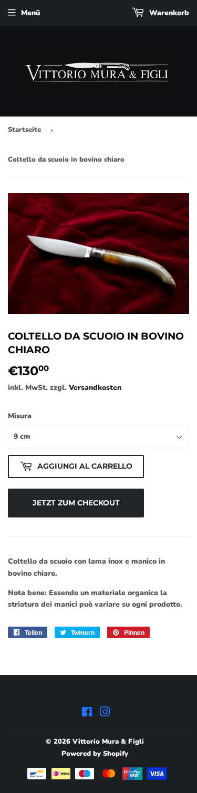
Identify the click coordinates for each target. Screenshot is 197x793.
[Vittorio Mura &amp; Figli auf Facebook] (86, 713)
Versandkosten (95, 388)
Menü (30, 13)
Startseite (24, 129)
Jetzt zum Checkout (76, 502)
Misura (20, 416)
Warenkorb (168, 13)
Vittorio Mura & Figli (108, 741)
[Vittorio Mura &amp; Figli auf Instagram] (105, 713)
